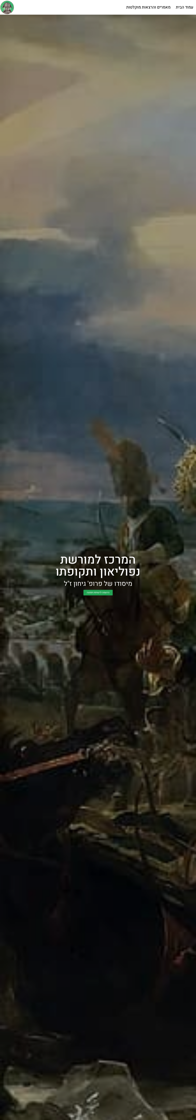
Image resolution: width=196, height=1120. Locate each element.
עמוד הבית (184, 7)
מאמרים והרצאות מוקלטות (148, 7)
